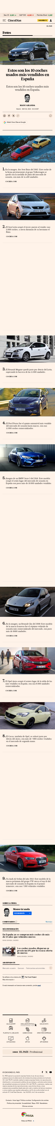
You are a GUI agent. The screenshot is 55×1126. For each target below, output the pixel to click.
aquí (39, 985)
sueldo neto (44, 1024)
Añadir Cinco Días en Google (16, 122)
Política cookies (25, 1100)
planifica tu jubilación (11, 1033)
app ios (27, 1042)
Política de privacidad (14, 1103)
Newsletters (43, 1103)
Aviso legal (16, 1100)
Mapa (33, 1103)
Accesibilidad (26, 1103)
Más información (8, 980)
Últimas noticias (27, 1106)
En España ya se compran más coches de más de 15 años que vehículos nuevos (26, 936)
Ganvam (21, 968)
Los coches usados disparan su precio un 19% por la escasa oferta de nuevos (34, 951)
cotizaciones (11, 1042)
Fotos (7, 33)
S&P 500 (22, 15)
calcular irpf (10, 1024)
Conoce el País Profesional (27, 1051)
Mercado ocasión (9, 968)
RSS (37, 1103)
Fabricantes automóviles (35, 968)
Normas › (49, 922)
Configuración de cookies (40, 1100)
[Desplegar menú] (4, 20)
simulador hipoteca (27, 1024)
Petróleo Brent (42, 15)
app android (44, 1042)
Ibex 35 (6, 15)
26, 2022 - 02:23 (30, 109)
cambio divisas (27, 1033)
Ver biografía (19, 913)
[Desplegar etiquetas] (50, 968)
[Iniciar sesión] (50, 20)
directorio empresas (44, 1033)
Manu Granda (27, 105)
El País (49, 26)
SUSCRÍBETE (42, 20)
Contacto (9, 1100)
